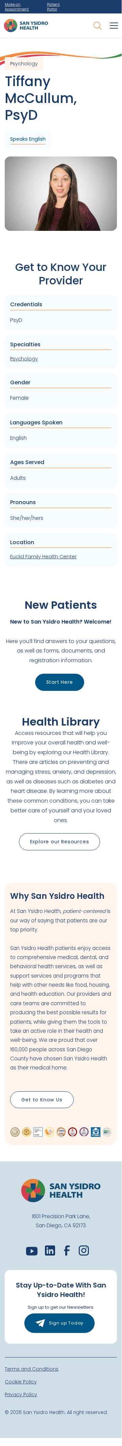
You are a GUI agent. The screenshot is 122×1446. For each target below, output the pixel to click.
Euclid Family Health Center (43, 556)
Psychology (24, 358)
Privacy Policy (21, 1394)
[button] (112, 25)
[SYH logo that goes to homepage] (26, 25)
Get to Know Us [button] (41, 1099)
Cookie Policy (21, 1381)
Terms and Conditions (31, 1369)
